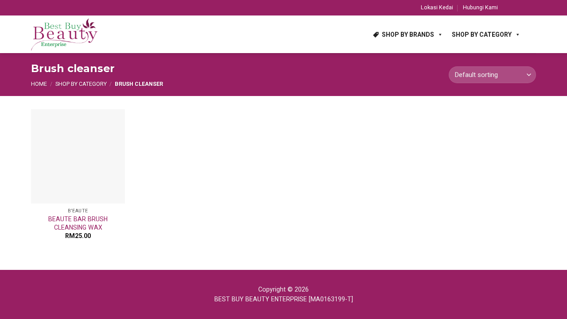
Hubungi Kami (480, 7)
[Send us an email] (523, 7)
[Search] (532, 34)
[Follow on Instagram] (515, 7)
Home (39, 84)
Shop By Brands (408, 34)
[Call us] (532, 7)
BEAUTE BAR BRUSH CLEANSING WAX (78, 223)
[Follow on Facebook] (506, 7)
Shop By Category (482, 34)
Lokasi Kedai (437, 7)
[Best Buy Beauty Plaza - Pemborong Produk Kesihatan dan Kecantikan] (64, 34)
